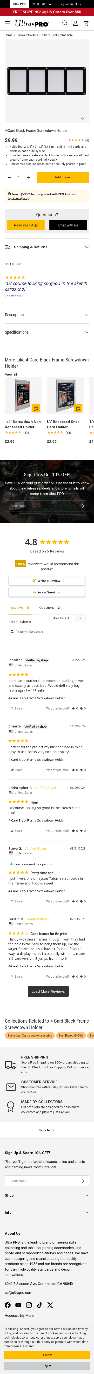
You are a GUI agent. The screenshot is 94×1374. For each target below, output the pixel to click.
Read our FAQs (29, 225)
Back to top (47, 1130)
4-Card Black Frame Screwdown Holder (58, 35)
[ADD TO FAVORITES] (82, 118)
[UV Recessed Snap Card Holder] (65, 395)
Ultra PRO (19, 4)
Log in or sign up (18, 198)
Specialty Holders (27, 35)
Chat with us (68, 225)
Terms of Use (63, 1329)
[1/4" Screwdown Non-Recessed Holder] (23, 395)
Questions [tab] (46, 607)
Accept (47, 1355)
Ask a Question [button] (49, 592)
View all (11, 374)
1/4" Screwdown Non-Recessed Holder (23, 424)
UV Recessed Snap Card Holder (63, 424)
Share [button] (18, 708)
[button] (86, 23)
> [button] (48, 991)
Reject (47, 1366)
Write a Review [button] (49, 581)
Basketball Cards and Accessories (29, 1035)
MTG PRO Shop (43, 4)
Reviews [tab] (17, 607)
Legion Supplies (70, 4)
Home (8, 35)
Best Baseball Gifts (71, 1035)
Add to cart (63, 177)
